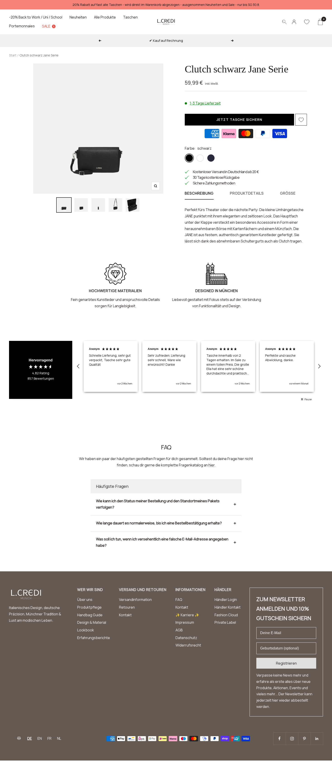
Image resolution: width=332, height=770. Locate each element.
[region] (198, 366)
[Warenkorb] (320, 22)
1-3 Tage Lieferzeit (205, 103)
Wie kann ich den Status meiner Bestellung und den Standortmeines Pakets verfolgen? (158, 504)
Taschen (130, 17)
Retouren (127, 607)
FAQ (178, 599)
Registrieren (286, 663)
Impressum (184, 622)
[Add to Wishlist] (301, 120)
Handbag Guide (90, 614)
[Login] (294, 22)
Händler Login (226, 599)
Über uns (84, 599)
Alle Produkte (105, 17)
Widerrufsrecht (188, 645)
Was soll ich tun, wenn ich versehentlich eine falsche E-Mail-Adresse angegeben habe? (162, 542)
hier (211, 465)
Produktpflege (89, 607)
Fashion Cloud (226, 614)
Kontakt (125, 614)
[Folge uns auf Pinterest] (304, 738)
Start (12, 55)
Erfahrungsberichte (93, 637)
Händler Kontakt (228, 607)
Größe (288, 193)
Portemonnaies (22, 25)
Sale (46, 26)
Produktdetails (247, 193)
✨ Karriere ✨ (187, 614)
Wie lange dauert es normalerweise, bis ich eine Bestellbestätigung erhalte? (159, 523)
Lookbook (85, 630)
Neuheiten (78, 17)
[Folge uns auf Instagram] (292, 738)
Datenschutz (186, 637)
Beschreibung (199, 193)
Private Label (225, 622)
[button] (78, 366)
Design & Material (91, 622)
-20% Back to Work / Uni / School (35, 17)
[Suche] (284, 22)
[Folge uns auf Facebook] (279, 738)
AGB (179, 630)
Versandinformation (135, 599)
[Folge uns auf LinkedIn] (317, 738)
